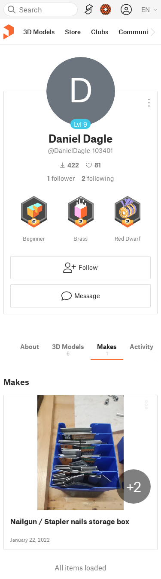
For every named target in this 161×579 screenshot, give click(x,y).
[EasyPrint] (88, 9)
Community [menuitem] (136, 32)
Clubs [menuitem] (99, 32)
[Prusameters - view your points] (105, 9)
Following (98, 178)
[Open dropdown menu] (149, 99)
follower (61, 178)
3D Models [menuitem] (39, 32)
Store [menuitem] (73, 32)
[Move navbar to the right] (152, 32)
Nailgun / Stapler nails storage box (69, 521)
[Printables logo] (8, 31)
